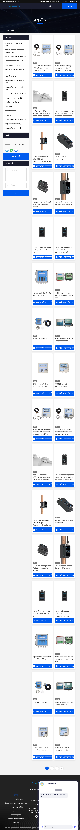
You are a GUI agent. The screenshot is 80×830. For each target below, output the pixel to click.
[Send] (75, 827)
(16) (12, 102)
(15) (14, 98)
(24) (10, 76)
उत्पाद (7, 30)
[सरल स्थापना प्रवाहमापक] (42, 323)
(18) (14, 82)
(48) (15, 56)
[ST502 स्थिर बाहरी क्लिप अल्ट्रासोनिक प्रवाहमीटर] (42, 368)
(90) (12, 65)
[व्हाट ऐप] (12, 150)
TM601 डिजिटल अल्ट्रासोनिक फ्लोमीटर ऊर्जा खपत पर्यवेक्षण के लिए (42, 250)
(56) (14, 71)
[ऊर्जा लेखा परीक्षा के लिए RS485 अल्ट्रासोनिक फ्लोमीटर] (64, 323)
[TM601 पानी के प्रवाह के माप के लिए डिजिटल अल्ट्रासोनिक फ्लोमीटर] (42, 186)
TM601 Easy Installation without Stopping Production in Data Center (42, 159)
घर (3, 30)
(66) (14, 44)
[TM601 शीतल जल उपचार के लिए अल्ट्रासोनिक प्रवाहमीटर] (64, 186)
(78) (16, 94)
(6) (13, 124)
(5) (13, 128)
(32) (14, 51)
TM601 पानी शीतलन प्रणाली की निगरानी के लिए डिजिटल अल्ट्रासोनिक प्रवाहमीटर (63, 250)
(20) (9, 115)
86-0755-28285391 (71, 1)
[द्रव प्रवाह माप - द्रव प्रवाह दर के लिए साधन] (64, 141)
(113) (14, 61)
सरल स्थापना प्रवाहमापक (40, 338)
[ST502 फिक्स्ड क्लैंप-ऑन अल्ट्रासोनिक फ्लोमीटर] (64, 368)
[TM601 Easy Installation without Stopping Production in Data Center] (42, 141)
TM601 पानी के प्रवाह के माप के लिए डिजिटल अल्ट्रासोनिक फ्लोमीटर (42, 204)
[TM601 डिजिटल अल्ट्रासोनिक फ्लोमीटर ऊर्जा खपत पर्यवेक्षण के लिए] (42, 232)
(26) (12, 111)
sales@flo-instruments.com (50, 1)
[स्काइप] (7, 150)
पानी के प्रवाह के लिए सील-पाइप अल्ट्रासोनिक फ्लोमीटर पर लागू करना (64, 295)
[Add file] (41, 827)
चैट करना (69, 6)
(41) (10, 106)
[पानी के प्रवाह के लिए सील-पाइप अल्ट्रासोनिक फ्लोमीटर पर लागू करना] (64, 277)
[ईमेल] (16, 150)
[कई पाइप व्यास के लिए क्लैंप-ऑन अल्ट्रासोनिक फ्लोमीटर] (42, 277)
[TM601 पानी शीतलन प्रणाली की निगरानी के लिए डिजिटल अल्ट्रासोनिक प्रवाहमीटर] (64, 232)
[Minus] (75, 784)
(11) (15, 119)
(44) (15, 88)
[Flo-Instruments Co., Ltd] (13, 6)
